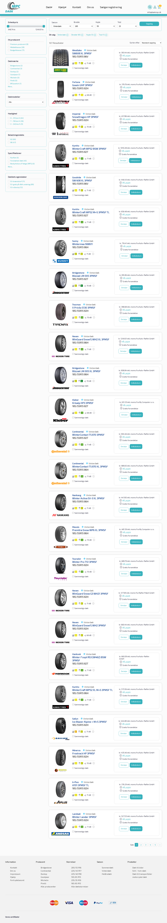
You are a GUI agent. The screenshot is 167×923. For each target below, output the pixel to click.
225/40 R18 (76, 874)
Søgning (149, 24)
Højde (98, 22)
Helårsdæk (107, 874)
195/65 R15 (76, 877)
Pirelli (43, 883)
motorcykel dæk (139, 877)
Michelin (44, 880)
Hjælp (62, 7)
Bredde (77, 22)
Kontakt (76, 7)
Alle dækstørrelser (79, 886)
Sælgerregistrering (111, 7)
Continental (46, 871)
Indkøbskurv (136, 65)
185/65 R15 (76, 883)
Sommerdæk (107, 867)
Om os (90, 7)
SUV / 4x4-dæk (139, 871)
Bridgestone (46, 867)
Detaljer (124, 65)
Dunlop (44, 874)
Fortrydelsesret (17, 880)
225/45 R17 (76, 871)
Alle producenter (48, 886)
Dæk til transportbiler (142, 874)
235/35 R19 (76, 880)
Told (119, 22)
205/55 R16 (76, 867)
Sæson (54, 22)
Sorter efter (135, 43)
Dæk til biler (138, 867)
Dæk (49, 7)
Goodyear (45, 877)
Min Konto (155, 7)
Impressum (15, 874)
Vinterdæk (61, 35)
